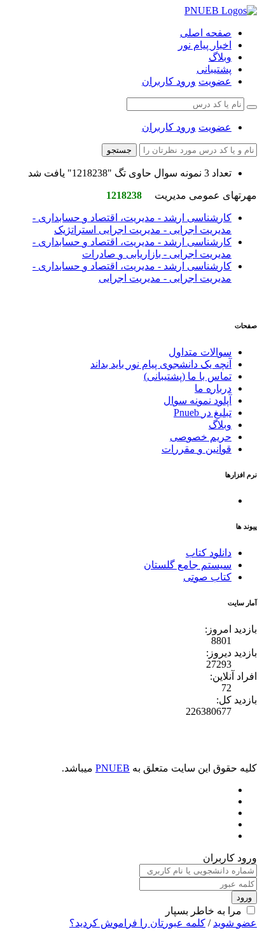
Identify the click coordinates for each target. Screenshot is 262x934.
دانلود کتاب (208, 552)
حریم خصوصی (200, 436)
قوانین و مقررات (196, 448)
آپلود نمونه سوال (197, 400)
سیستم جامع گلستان (187, 564)
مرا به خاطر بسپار (203, 910)
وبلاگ (220, 57)
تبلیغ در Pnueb (202, 412)
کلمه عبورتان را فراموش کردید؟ (137, 922)
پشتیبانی (214, 69)
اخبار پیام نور (204, 45)
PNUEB (112, 768)
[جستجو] (252, 107)
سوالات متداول (200, 352)
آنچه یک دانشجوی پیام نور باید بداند (160, 364)
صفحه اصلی (205, 32)
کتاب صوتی (207, 576)
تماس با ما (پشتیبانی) (187, 376)
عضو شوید (235, 922)
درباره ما (213, 388)
